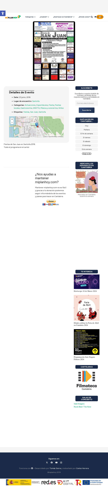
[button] (2, 13)
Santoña (35, 101)
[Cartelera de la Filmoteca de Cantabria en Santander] (86, 380)
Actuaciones (30, 105)
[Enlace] (86, 126)
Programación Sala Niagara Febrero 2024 (84, 358)
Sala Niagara (79, 404)
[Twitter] (47, 462)
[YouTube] (56, 462)
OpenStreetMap (53, 136)
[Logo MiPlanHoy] (13, 17)
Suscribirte (86, 110)
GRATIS (36, 108)
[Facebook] (51, 462)
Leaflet (45, 136)
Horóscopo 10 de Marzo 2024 (85, 291)
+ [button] (12, 119)
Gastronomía (26, 108)
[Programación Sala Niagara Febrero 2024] (86, 330)
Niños (61, 108)
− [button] (12, 122)
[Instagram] (61, 462)
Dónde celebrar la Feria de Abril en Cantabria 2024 (86, 324)
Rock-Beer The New (82, 407)
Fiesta (51, 105)
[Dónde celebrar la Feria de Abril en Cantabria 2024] (86, 296)
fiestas (26, 112)
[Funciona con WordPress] (32, 468)
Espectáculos (42, 105)
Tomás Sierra (55, 468)
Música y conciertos (49, 108)
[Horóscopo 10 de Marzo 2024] (86, 276)
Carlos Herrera (82, 468)
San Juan (34, 112)
